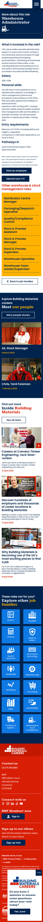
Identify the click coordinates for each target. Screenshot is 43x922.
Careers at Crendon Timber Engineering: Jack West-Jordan (21, 455)
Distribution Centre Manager (17, 200)
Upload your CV (15, 178)
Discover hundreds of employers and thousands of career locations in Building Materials (20, 505)
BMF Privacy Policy (12, 859)
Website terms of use (12, 855)
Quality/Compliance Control (18, 220)
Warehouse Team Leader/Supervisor (17, 267)
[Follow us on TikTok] (17, 803)
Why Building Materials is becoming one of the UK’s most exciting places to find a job (21, 557)
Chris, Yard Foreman (16, 384)
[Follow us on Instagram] (7, 803)
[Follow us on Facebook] (3, 803)
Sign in (15, 816)
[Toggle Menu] (36, 4)
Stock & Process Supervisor (15, 250)
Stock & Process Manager (15, 240)
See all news (14, 420)
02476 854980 (10, 767)
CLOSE (39, 873)
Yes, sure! (20, 911)
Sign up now (13, 842)
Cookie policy (30, 859)
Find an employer (16, 170)
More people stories (18, 315)
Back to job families (21, 281)
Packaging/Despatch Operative (19, 210)
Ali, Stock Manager (15, 348)
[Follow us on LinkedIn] (12, 803)
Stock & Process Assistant (15, 230)
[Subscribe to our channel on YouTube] (21, 803)
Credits (6, 862)
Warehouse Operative (19, 259)
